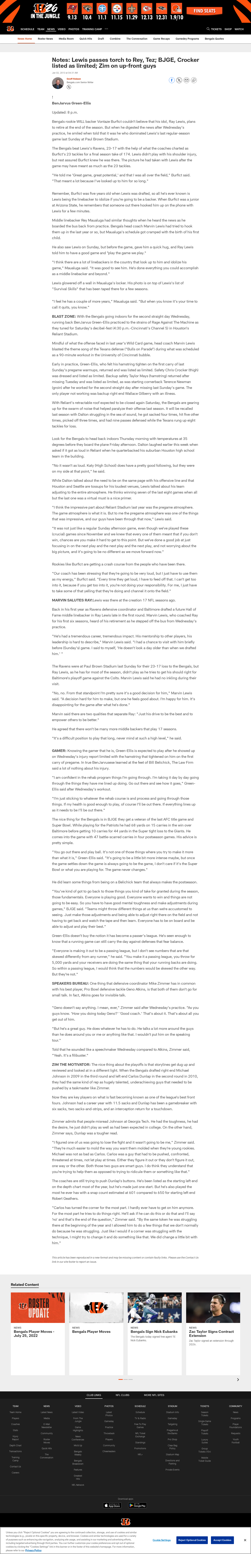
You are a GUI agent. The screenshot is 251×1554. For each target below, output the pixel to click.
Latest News (47, 1412)
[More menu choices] (106, 28)
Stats (15, 1430)
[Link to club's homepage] (10, 28)
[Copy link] (194, 80)
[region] (125, 1540)
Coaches (15, 1424)
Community (47, 1433)
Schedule (140, 1412)
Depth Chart (15, 1445)
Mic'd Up (78, 1445)
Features (78, 1469)
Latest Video (78, 1412)
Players (15, 1418)
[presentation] (238, 1380)
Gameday (109, 1421)
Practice (109, 1427)
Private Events (173, 1469)
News (235, 1412)
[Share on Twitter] (179, 82)
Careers (15, 1472)
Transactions (15, 1451)
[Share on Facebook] (172, 82)
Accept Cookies (222, 1540)
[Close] (245, 1540)
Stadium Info (172, 1412)
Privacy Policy (33, 1550)
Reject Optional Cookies (192, 1540)
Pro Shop (172, 1439)
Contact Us (15, 1466)
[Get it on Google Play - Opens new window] (137, 1507)
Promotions (140, 1448)
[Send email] (186, 82)
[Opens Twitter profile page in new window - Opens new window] (69, 87)
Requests (235, 1433)
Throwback (109, 1433)
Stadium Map (172, 1454)
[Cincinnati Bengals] (125, 1522)
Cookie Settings (162, 1540)
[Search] (208, 28)
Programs (236, 1418)
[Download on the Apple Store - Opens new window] (112, 1506)
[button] (120, 1379)
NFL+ (140, 1454)
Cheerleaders (109, 1451)
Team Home (15, 1412)
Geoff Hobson (74, 78)
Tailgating (172, 1424)
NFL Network (78, 1485)
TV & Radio (140, 1418)
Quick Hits (47, 1448)
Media (47, 1418)
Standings (140, 1442)
